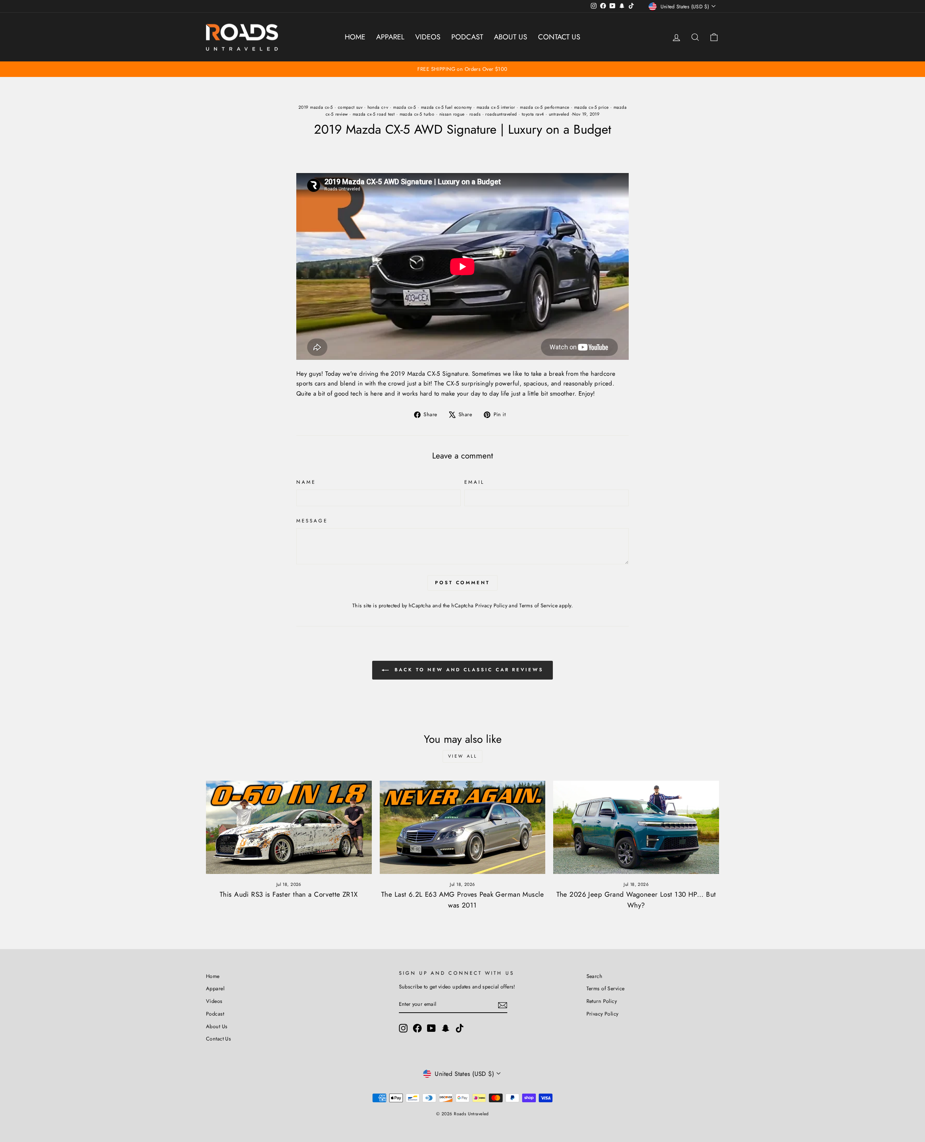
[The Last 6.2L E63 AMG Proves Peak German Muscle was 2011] (463, 827)
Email (474, 482)
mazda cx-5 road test (374, 114)
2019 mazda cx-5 (315, 107)
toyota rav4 (533, 114)
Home (355, 37)
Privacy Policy (491, 605)
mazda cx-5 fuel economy (446, 107)
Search (594, 976)
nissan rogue (452, 114)
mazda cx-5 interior (496, 107)
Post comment (462, 582)
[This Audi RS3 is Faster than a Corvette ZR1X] (289, 827)
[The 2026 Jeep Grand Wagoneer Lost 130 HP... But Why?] (636, 827)
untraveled (559, 114)
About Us (510, 37)
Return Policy (601, 1001)
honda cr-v (377, 107)
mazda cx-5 (404, 107)
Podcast (467, 37)
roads (475, 114)
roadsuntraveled (501, 114)
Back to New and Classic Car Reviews (467, 669)
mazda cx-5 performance (544, 107)
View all (462, 756)
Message (312, 520)
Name (306, 482)
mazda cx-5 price (591, 107)
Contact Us (559, 37)
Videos (427, 37)
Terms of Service (538, 605)
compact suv (350, 107)
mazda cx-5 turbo (417, 114)
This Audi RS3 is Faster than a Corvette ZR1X (289, 894)
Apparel (390, 37)
